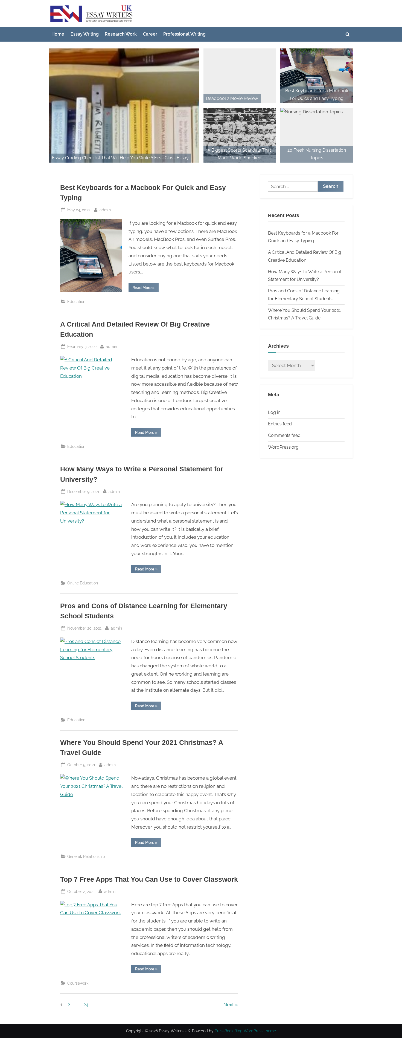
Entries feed (280, 423)
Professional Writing (184, 34)
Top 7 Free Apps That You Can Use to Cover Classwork (149, 879)
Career (150, 34)
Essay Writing (85, 34)
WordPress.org (283, 447)
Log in (274, 412)
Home (57, 34)
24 (85, 1004)
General (74, 856)
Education (76, 301)
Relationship (94, 856)
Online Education (82, 583)
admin (105, 209)
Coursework (77, 983)
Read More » (145, 288)
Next (228, 1004)
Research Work (121, 34)
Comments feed (284, 435)
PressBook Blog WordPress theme (245, 1031)
